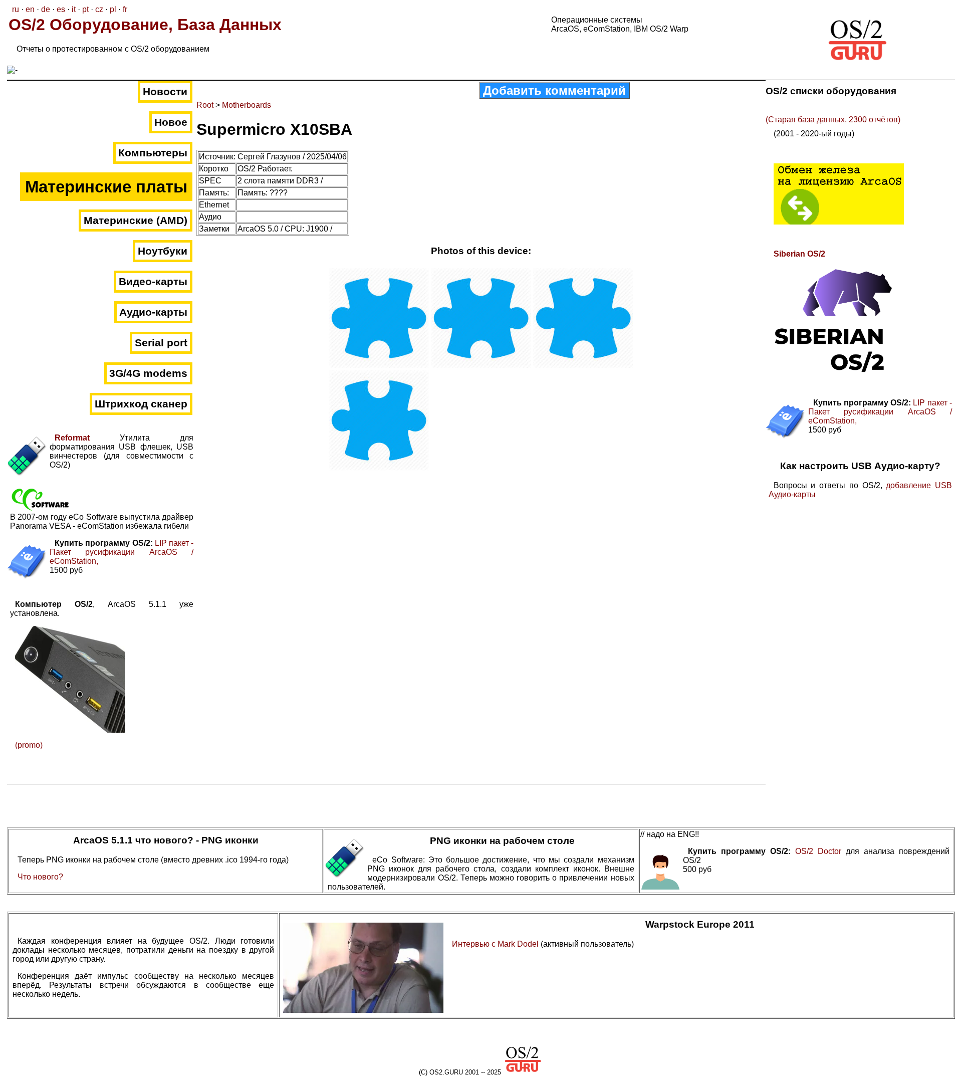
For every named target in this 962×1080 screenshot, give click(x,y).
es (61, 9)
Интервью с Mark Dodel (496, 944)
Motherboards (246, 105)
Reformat (72, 438)
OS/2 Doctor (818, 851)
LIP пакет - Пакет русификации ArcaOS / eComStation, (121, 552)
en (30, 9)
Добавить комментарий (554, 90)
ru (15, 9)
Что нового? (40, 877)
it (74, 9)
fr (125, 9)
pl (113, 9)
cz (99, 9)
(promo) (29, 745)
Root (204, 105)
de (45, 9)
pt (85, 9)
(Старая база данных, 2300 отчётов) (833, 119)
